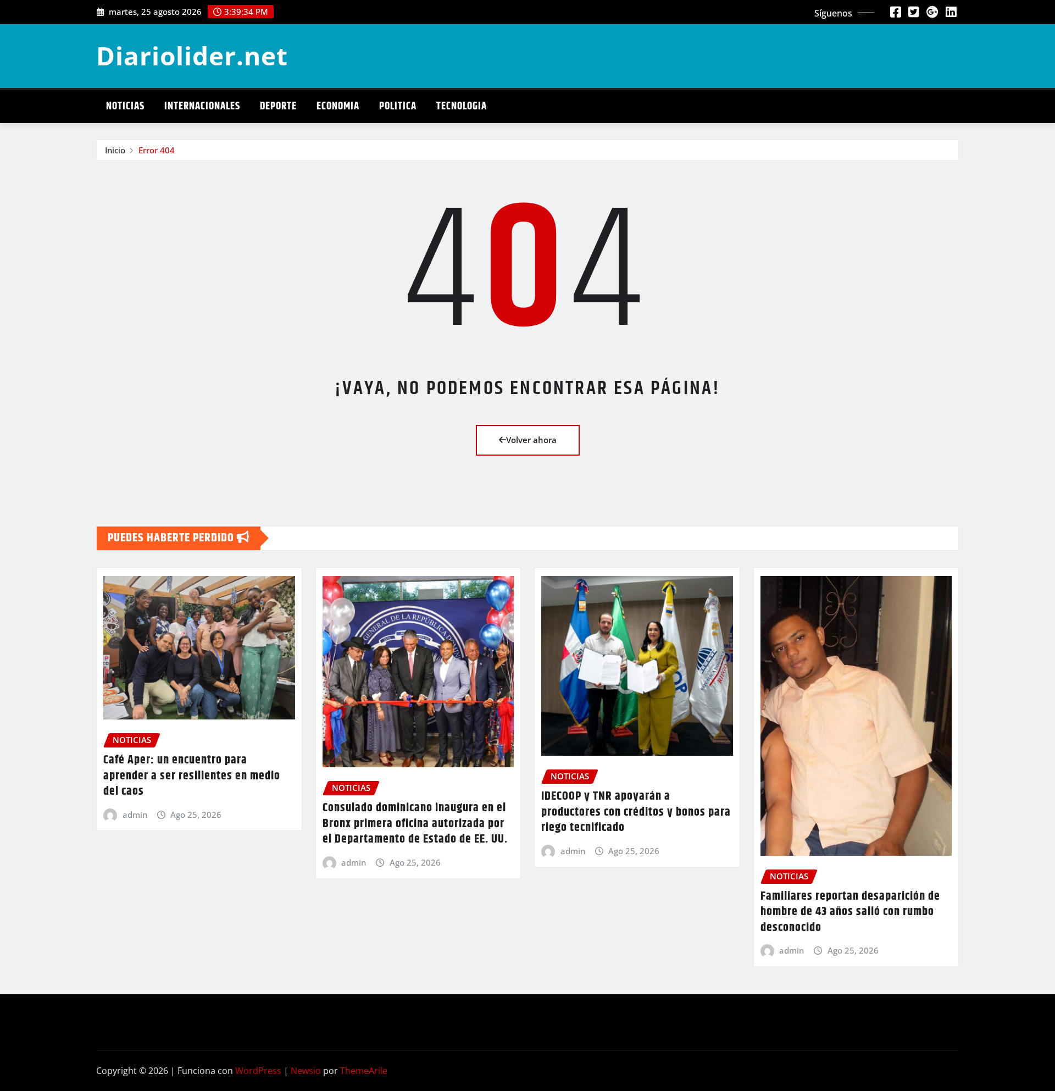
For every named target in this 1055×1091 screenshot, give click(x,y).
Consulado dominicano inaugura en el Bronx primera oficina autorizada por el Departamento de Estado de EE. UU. (415, 824)
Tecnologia (461, 106)
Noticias (125, 106)
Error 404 (156, 150)
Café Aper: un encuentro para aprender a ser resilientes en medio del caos (191, 776)
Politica (398, 106)
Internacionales (202, 106)
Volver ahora (531, 439)
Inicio (115, 150)
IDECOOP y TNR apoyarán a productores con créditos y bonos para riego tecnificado (636, 812)
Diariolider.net (192, 55)
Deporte (278, 106)
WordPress (258, 1071)
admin (135, 814)
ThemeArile (363, 1071)
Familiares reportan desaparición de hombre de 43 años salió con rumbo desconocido (850, 912)
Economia (337, 106)
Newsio (306, 1071)
